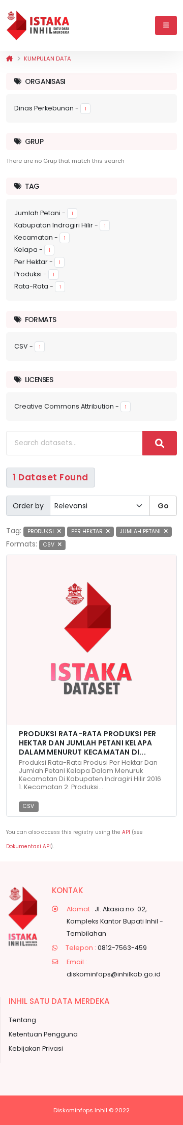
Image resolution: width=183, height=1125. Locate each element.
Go (163, 506)
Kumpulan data (47, 58)
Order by (28, 506)
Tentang (22, 1020)
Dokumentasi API (28, 846)
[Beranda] (9, 58)
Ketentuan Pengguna (43, 1034)
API (126, 832)
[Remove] (59, 531)
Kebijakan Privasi (36, 1048)
